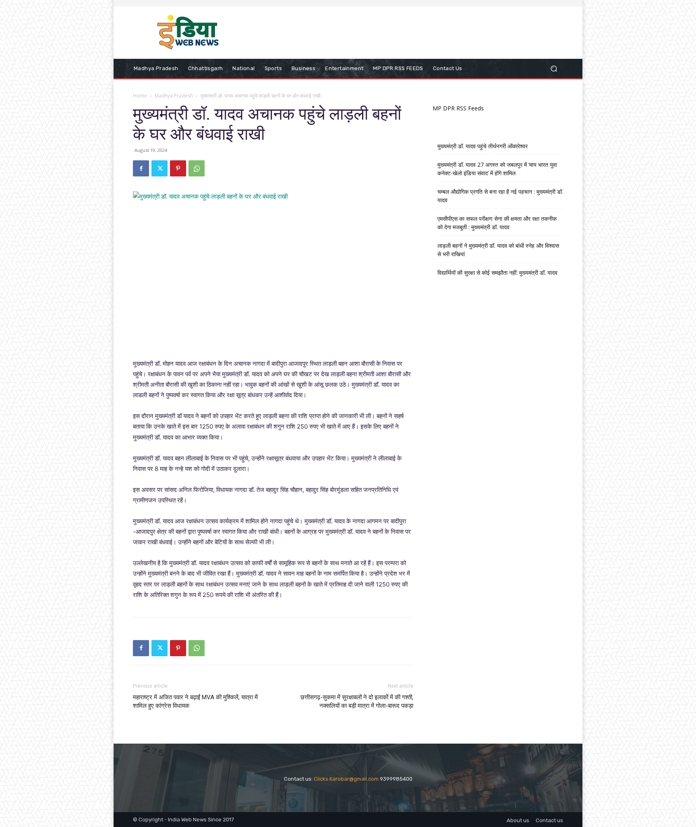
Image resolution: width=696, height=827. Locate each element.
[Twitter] (159, 168)
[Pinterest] (178, 168)
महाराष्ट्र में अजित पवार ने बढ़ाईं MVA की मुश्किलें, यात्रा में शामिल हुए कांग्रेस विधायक (195, 701)
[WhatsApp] (196, 168)
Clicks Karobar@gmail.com (346, 779)
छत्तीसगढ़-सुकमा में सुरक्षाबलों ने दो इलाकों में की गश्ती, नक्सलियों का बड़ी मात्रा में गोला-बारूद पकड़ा (356, 701)
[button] (553, 68)
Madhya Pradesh (174, 95)
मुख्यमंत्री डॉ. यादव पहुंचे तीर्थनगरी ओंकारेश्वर (482, 146)
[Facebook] (141, 168)
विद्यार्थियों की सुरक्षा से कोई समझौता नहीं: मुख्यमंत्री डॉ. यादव (497, 272)
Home (140, 95)
